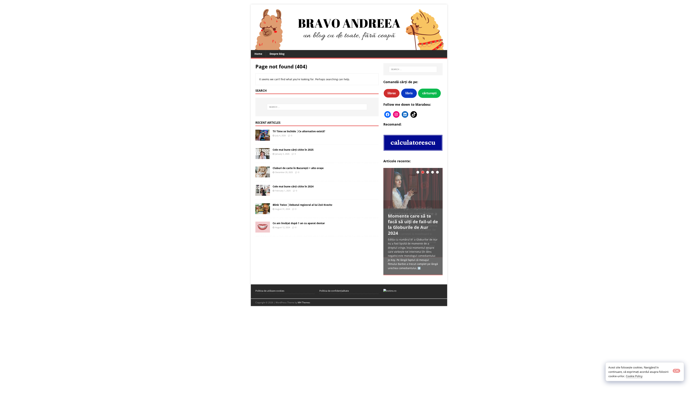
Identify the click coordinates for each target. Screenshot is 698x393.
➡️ (419, 268)
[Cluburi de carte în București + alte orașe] (262, 175)
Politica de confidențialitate (334, 290)
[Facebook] (387, 114)
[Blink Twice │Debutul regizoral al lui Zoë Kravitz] (262, 212)
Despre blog (277, 53)
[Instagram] (396, 114)
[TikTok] (413, 114)
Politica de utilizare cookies (269, 290)
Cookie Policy (634, 376)
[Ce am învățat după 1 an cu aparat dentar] (262, 230)
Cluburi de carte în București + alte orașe (298, 168)
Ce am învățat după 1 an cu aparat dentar (299, 223)
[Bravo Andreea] (349, 48)
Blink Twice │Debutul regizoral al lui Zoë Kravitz (302, 205)
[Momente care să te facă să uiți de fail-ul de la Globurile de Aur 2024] (413, 188)
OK (676, 371)
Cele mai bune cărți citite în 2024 (293, 186)
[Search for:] (317, 107)
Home (258, 53)
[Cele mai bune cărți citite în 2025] (262, 156)
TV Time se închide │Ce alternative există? (299, 131)
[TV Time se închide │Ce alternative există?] (262, 138)
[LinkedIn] (405, 114)
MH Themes (304, 302)
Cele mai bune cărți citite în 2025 (293, 149)
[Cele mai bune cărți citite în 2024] (262, 193)
